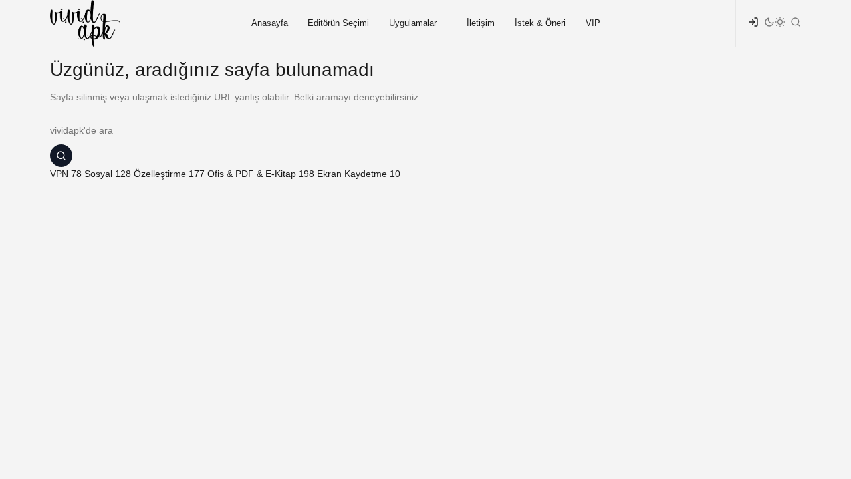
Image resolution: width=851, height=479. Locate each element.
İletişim (481, 23)
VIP (593, 23)
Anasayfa (269, 23)
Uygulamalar (413, 23)
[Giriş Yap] (753, 24)
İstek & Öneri (540, 23)
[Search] (61, 155)
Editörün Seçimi (338, 23)
